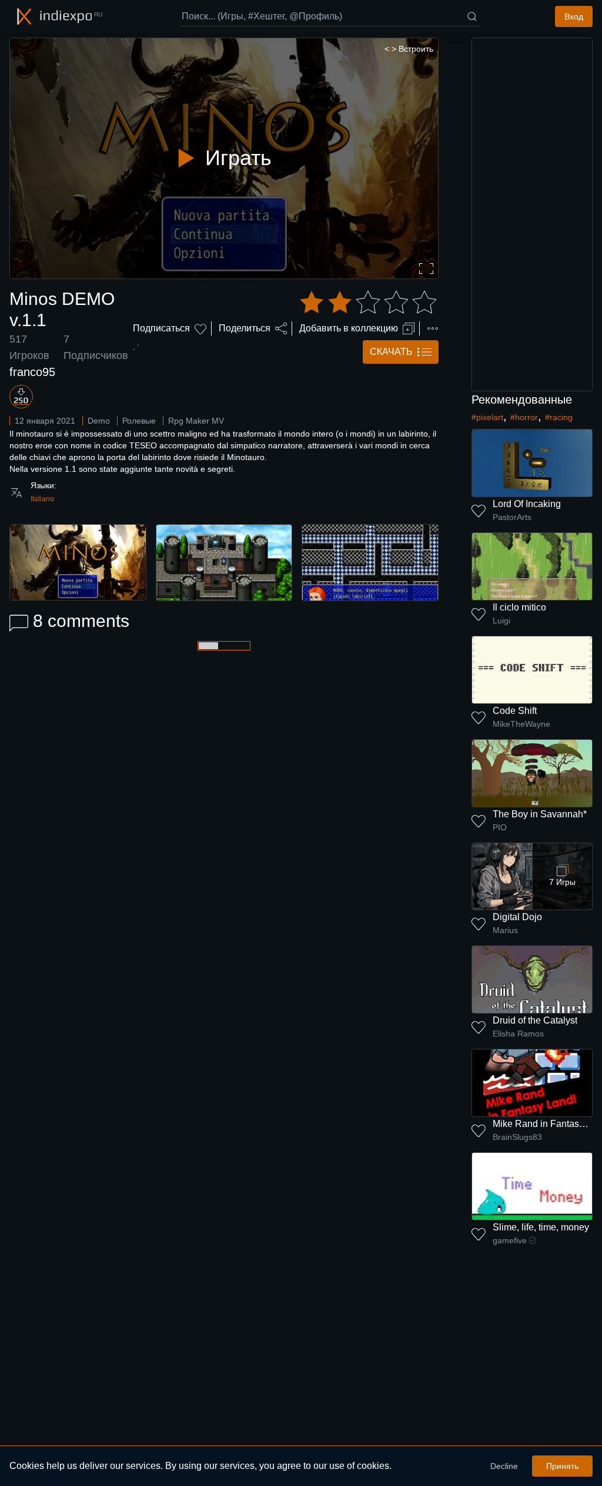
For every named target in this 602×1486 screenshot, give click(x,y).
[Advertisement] (532, 214)
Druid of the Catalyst (535, 1020)
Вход (573, 16)
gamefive (510, 1240)
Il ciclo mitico (519, 607)
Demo (99, 420)
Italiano (42, 499)
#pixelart (487, 417)
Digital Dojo (517, 917)
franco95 (32, 371)
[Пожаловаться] (433, 328)
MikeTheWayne (521, 724)
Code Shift (515, 711)
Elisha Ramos (518, 1033)
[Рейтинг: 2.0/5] (368, 303)
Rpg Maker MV (196, 420)
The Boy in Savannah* (540, 814)
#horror (524, 417)
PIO (500, 827)
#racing (559, 417)
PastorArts (512, 517)
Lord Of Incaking (527, 504)
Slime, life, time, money (541, 1227)
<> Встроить (408, 48)
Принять (562, 1466)
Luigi (501, 620)
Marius (505, 930)
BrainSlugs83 (517, 1137)
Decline (504, 1466)
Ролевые (139, 420)
